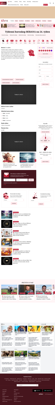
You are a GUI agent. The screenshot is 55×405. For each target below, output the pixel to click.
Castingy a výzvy (16, 393)
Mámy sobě (26, 4)
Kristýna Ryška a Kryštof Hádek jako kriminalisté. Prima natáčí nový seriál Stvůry (20, 344)
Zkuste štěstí (45, 53)
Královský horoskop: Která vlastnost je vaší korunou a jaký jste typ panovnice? (10, 165)
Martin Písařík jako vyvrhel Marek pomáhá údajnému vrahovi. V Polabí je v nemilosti (43, 298)
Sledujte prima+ (35, 1)
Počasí (36, 378)
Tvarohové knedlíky (24, 381)
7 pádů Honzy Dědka (14, 380)
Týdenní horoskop (13, 35)
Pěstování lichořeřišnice (45, 380)
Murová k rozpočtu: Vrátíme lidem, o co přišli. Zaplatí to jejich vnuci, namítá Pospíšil (7, 338)
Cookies (3, 398)
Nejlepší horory (19, 378)
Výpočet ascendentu (17, 381)
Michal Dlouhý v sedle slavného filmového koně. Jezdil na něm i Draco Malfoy (9, 297)
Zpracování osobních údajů (18, 396)
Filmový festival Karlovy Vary (13, 4)
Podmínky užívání (5, 396)
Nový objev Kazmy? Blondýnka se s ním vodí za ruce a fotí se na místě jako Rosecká (20, 369)
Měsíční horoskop (22, 35)
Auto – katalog (8, 380)
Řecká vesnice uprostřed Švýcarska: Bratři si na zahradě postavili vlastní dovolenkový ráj (34, 363)
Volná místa (4, 391)
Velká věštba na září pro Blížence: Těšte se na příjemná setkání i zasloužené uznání (22, 225)
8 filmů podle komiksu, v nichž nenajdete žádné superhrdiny (7, 363)
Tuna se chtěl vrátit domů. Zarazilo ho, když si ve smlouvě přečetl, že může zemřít (26, 298)
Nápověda (15, 398)
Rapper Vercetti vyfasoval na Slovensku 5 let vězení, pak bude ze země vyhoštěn (20, 363)
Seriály (24, 1)
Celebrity (16, 1)
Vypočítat (14, 203)
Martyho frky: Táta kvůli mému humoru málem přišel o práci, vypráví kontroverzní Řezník (20, 358)
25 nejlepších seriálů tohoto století (6, 358)
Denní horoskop (5, 35)
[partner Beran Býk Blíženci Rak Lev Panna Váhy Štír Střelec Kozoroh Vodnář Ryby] (19, 200)
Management (16, 389)
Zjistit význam (45, 84)
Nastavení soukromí (17, 401)
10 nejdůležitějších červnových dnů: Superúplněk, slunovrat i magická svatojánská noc (27, 165)
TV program (25, 378)
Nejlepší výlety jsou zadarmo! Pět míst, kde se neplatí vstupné (34, 358)
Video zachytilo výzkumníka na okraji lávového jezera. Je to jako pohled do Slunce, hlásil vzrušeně (34, 344)
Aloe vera (39, 380)
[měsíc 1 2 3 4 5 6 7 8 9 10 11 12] (45, 70)
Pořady (21, 4)
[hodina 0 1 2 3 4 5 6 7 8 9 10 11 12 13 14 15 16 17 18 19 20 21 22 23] (41, 76)
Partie (33, 378)
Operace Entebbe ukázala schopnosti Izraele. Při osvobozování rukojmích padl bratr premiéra (33, 339)
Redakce (15, 399)
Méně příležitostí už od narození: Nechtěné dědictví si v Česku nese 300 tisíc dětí (12, 26)
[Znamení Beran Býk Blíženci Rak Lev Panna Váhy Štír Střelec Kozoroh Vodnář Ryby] (22, 180)
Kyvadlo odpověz (45, 131)
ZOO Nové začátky (47, 378)
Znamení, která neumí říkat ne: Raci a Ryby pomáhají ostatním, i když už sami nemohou (21, 234)
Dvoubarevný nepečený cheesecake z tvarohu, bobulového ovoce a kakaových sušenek (47, 339)
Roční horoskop (31, 35)
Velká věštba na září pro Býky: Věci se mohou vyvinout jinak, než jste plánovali (22, 262)
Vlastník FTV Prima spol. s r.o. (7, 399)
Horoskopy (29, 1)
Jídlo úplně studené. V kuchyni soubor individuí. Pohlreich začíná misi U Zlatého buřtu (20, 338)
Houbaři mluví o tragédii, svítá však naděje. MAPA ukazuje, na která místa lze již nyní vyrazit (7, 344)
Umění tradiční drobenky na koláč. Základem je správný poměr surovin (33, 369)
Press (15, 391)
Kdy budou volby (41, 378)
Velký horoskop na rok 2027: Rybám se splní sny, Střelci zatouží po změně (30, 25)
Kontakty (15, 394)
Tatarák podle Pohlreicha (32, 380)
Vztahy (20, 1)
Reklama (3, 393)
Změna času (29, 378)
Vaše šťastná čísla (50, 47)
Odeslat (31, 179)
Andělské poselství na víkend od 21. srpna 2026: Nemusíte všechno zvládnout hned (21, 252)
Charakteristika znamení (40, 35)
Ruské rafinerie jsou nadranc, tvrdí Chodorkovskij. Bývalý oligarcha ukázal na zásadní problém (7, 334)
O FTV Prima (4, 389)
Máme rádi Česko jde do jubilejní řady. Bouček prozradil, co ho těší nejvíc (20, 333)
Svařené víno (25, 380)
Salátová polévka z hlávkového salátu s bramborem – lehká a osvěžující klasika (47, 333)
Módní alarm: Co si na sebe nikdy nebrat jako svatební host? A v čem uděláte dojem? (48, 26)
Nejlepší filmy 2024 (13, 378)
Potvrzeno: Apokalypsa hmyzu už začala (34, 333)
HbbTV (3, 394)
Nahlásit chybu (4, 401)
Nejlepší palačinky (32, 381)
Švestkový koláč (38, 381)
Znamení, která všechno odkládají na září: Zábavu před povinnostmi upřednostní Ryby (22, 243)
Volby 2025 (20, 380)
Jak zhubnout (7, 378)
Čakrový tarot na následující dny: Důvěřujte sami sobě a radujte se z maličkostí (22, 215)
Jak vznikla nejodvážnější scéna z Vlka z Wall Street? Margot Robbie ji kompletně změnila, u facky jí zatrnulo (7, 369)
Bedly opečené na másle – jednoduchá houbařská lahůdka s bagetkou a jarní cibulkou (47, 344)
